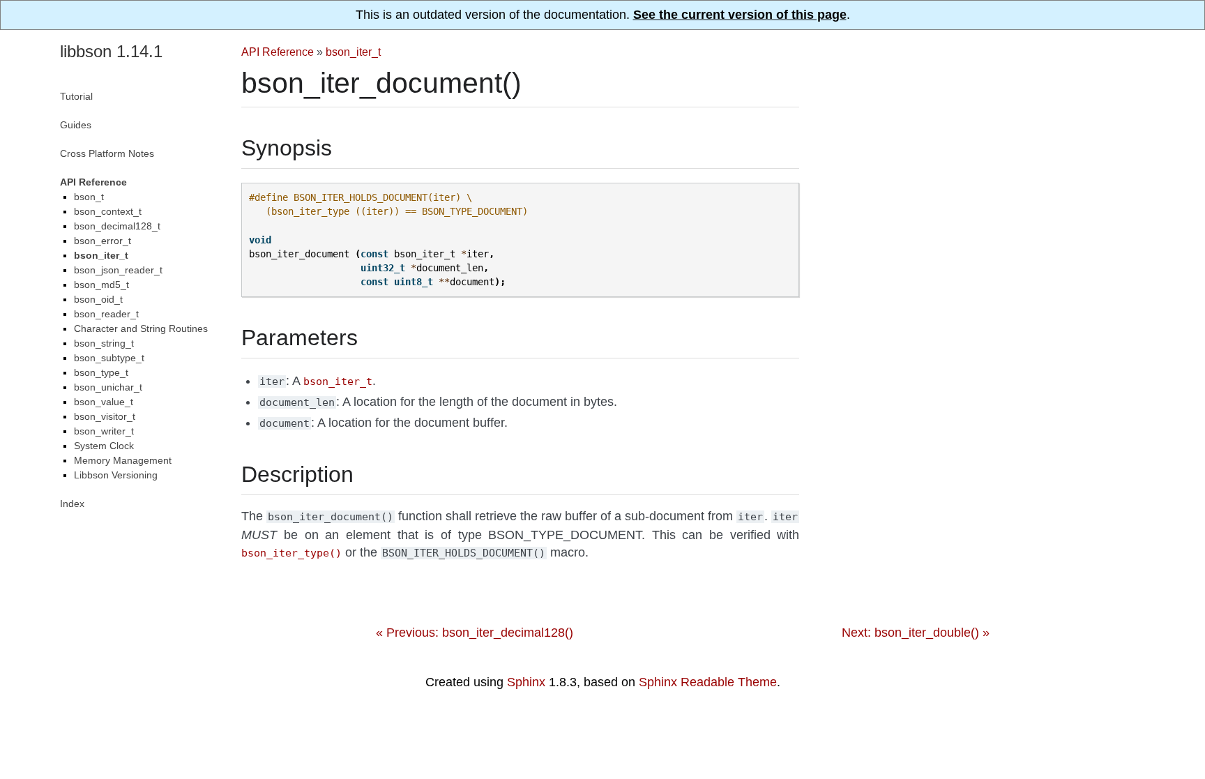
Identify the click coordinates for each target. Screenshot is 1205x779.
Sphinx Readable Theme (708, 682)
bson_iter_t (353, 51)
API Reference (277, 51)
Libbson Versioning (116, 475)
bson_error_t (102, 240)
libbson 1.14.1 (111, 51)
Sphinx (526, 682)
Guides (75, 124)
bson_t (89, 196)
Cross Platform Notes (107, 153)
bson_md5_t (101, 284)
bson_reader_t (106, 313)
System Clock (104, 445)
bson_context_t (108, 211)
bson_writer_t (104, 431)
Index (72, 503)
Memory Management (123, 460)
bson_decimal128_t (117, 226)
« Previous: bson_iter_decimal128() (474, 633)
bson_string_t (104, 343)
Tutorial (76, 96)
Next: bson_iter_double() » (916, 633)
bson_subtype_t (109, 357)
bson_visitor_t (104, 416)
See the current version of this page (740, 15)
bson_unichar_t (108, 387)
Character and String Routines (141, 328)
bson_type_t (101, 372)
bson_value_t (103, 401)
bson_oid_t (98, 299)
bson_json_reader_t (118, 269)
